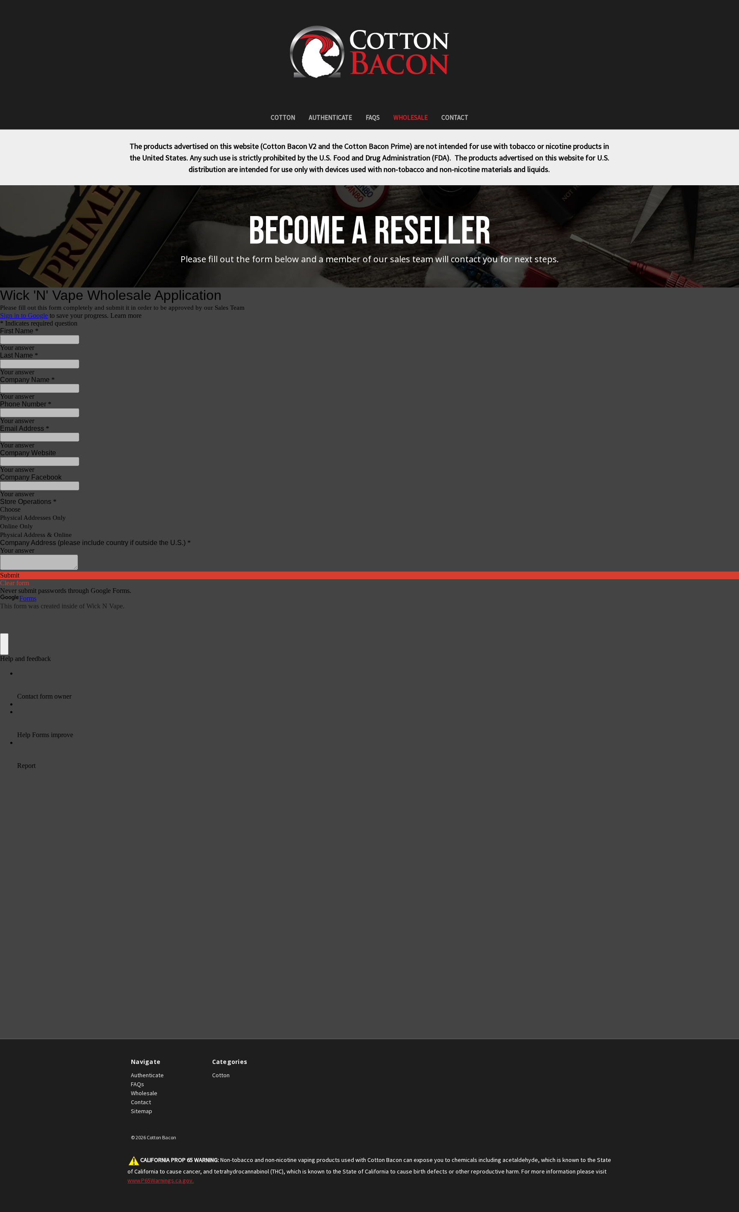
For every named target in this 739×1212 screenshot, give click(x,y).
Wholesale (410, 117)
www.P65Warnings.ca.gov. (160, 1180)
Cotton (283, 117)
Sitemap (141, 1111)
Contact (454, 117)
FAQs (373, 117)
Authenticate (330, 117)
